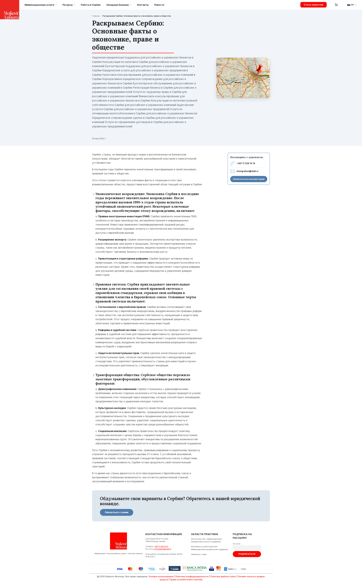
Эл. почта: (237, 544)
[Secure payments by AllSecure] (175, 569)
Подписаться (246, 554)
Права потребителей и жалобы (186, 579)
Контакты (142, 4)
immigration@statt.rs (247, 171)
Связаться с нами (116, 512)
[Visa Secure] (211, 569)
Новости (159, 4)
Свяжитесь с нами (198, 554)
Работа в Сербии (91, 4)
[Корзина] (336, 5)
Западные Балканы (117, 4)
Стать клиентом (313, 4)
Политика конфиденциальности (192, 576)
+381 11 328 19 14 (245, 163)
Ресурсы (68, 4)
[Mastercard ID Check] (218, 569)
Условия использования (161, 576)
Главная (96, 16)
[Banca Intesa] (195, 569)
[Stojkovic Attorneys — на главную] (5, 5)
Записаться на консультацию (249, 179)
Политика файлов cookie (223, 576)
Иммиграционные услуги (39, 4)
